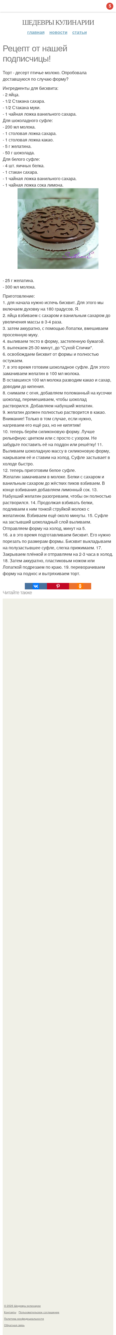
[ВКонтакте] (36, 586)
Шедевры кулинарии (58, 22)
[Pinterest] (58, 586)
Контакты (10, 1312)
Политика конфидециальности (24, 1318)
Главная (36, 32)
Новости (58, 32)
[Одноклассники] (80, 586)
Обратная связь (14, 1325)
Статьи (79, 32)
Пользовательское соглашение (39, 1312)
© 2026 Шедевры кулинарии (22, 1306)
